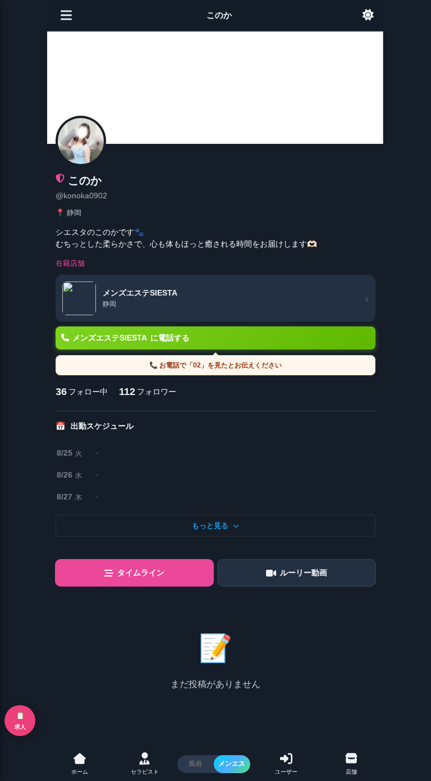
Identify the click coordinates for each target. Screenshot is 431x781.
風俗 (195, 764)
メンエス (231, 764)
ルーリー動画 (303, 572)
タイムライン (140, 572)
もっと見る (210, 525)
